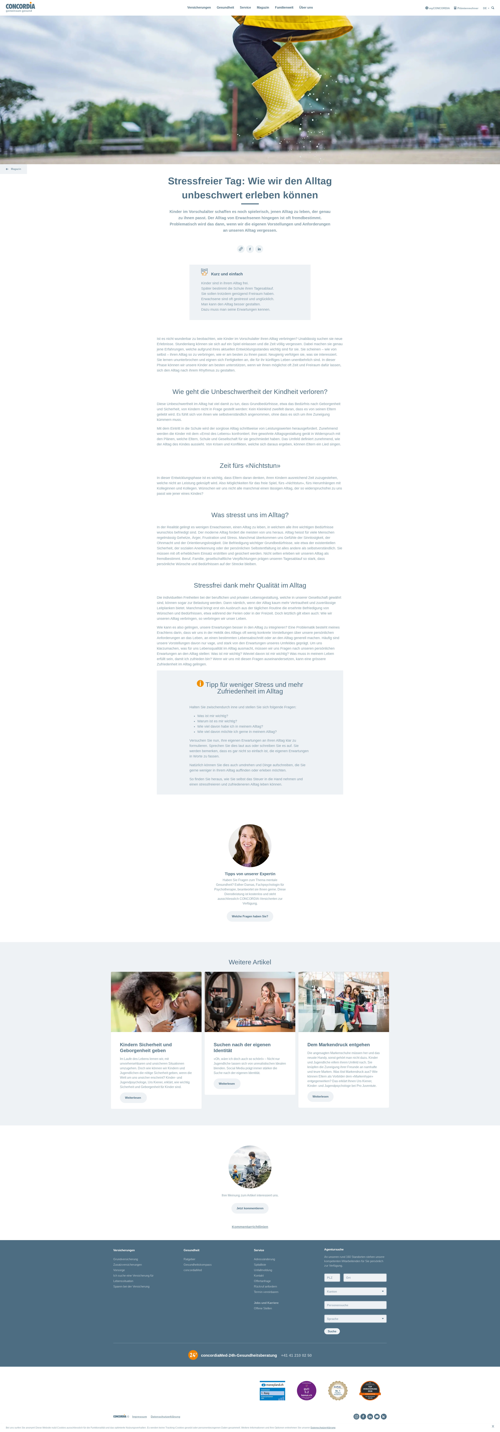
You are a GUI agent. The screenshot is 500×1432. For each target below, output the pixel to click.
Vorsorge (119, 1270)
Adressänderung (264, 1259)
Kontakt (259, 1275)
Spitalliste (260, 1264)
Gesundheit (225, 7)
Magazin (263, 7)
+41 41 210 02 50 (296, 1355)
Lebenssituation (123, 1281)
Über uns (306, 7)
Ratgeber (189, 1259)
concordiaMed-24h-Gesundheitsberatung (239, 1355)
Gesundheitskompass (198, 1264)
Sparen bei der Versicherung (131, 1286)
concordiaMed (193, 1270)
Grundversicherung (125, 1259)
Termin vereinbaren (266, 1292)
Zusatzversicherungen (127, 1264)
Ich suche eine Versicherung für (133, 1275)
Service (245, 7)
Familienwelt (284, 7)
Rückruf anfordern (265, 1286)
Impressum (139, 1416)
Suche (332, 1331)
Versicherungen (199, 7)
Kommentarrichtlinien (250, 1227)
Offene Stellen (263, 1308)
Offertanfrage (262, 1281)
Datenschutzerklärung (323, 1427)
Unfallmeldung (263, 1270)
